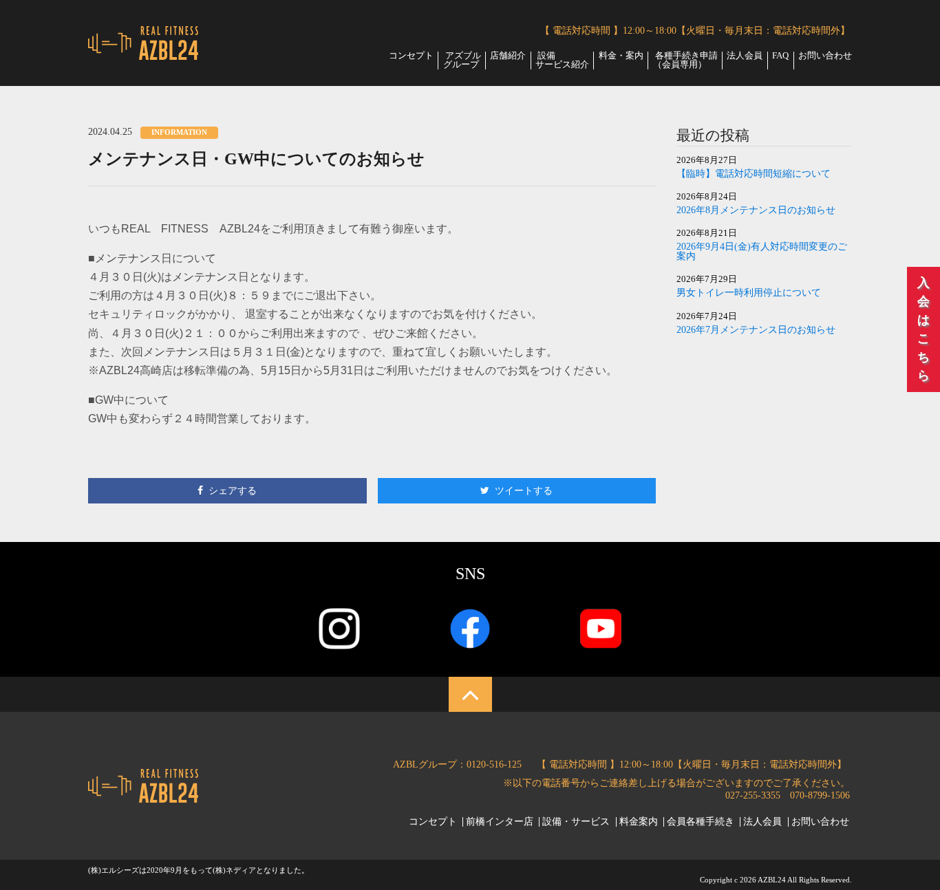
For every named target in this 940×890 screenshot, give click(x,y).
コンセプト (411, 56)
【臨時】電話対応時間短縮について (753, 174)
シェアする (233, 490)
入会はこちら (923, 329)
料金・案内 (621, 56)
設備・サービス (576, 821)
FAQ (780, 56)
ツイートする (524, 490)
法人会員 (744, 56)
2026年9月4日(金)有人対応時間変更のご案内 (761, 251)
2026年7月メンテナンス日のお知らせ (755, 330)
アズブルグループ (462, 60)
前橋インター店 (499, 821)
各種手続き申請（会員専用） (685, 60)
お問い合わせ (825, 56)
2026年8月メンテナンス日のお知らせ (755, 210)
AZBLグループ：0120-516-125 (457, 764)
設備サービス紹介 (562, 60)
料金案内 (638, 821)
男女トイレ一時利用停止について (748, 293)
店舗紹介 (508, 56)
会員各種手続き (700, 821)
